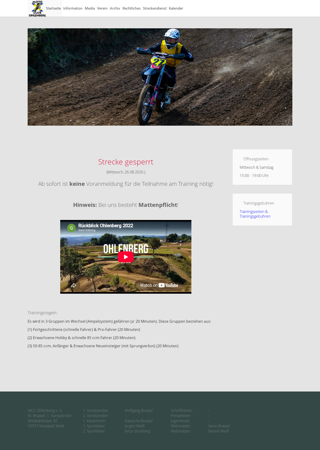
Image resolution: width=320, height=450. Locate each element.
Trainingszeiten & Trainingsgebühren (255, 214)
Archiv (115, 8)
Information (72, 8)
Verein (102, 8)
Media (90, 8)
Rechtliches (132, 8)
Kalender (176, 8)
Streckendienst (155, 8)
